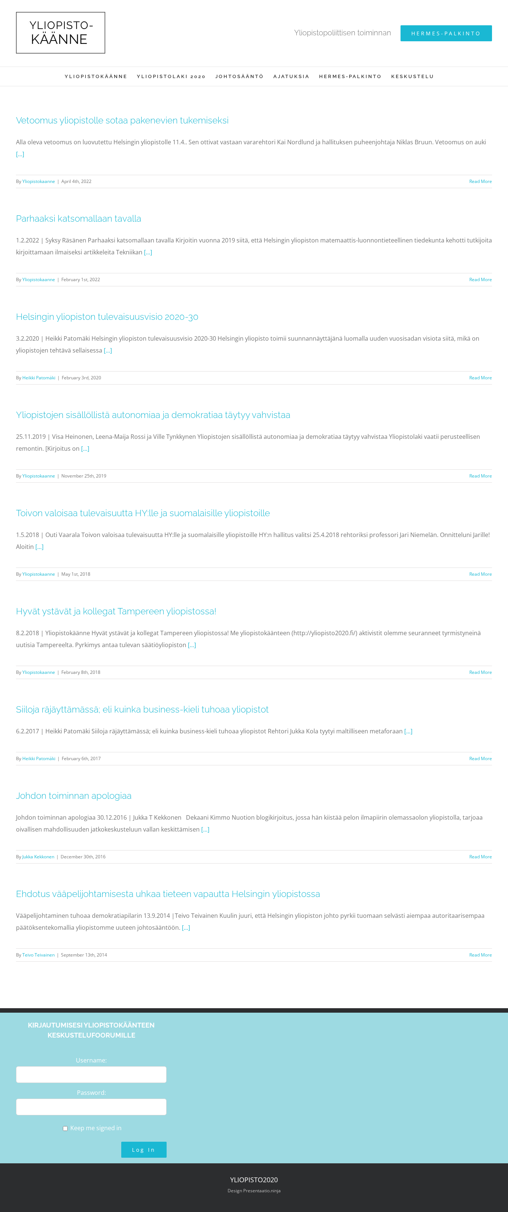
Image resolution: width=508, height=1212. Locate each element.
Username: (91, 1060)
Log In (144, 1149)
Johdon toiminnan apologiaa (74, 795)
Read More (480, 181)
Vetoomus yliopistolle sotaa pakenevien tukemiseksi (122, 120)
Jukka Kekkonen (38, 856)
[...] (20, 154)
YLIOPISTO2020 (254, 1179)
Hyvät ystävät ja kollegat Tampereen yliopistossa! (116, 611)
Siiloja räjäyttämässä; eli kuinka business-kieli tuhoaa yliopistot (142, 709)
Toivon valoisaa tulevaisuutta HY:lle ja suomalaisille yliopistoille (143, 513)
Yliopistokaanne (38, 181)
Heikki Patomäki (38, 377)
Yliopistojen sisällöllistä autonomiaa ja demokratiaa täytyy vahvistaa (153, 414)
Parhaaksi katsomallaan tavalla (78, 218)
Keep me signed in (96, 1128)
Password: (91, 1093)
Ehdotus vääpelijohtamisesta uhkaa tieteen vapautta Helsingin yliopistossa (168, 893)
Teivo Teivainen (38, 955)
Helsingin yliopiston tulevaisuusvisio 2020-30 (107, 316)
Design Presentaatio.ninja (254, 1190)
